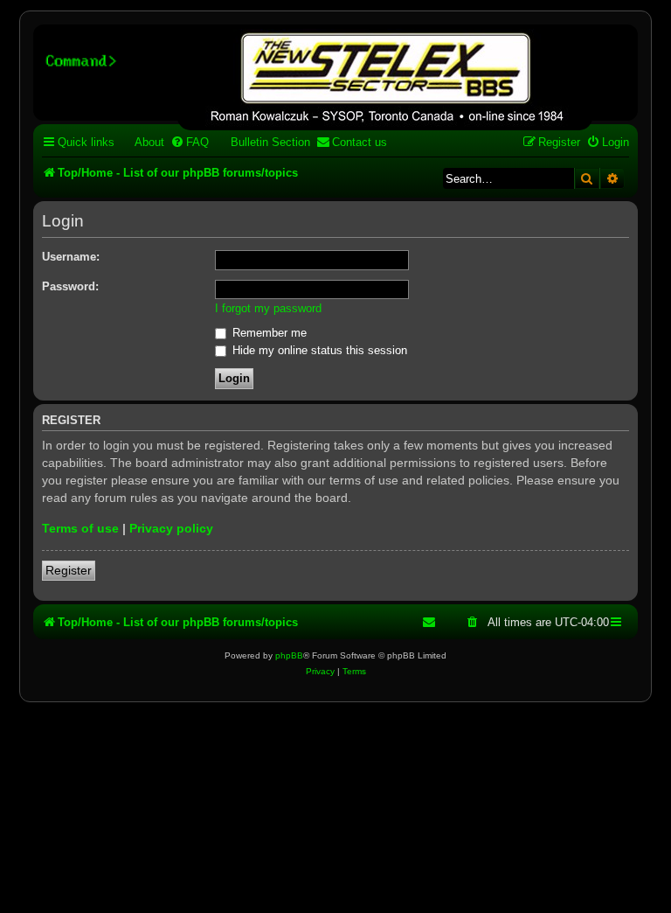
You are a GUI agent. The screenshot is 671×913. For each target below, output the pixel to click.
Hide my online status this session (318, 350)
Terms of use (80, 528)
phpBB (289, 655)
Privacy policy (171, 528)
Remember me (268, 332)
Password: (70, 286)
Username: (71, 256)
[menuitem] (141, 142)
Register (68, 570)
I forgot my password (268, 308)
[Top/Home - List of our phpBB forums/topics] (384, 79)
